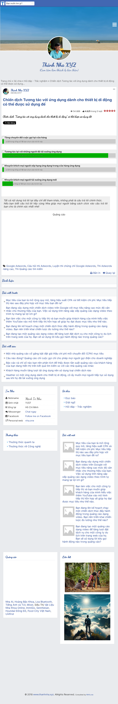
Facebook (13, 416)
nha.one (29, 420)
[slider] (110, 111)
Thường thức (12, 435)
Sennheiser (42, 607)
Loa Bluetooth (43, 601)
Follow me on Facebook (38, 416)
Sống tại (11, 407)
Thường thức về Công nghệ (25, 446)
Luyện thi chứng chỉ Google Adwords (74, 265)
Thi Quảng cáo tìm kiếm (29, 269)
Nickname (13, 398)
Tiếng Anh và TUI (16, 604)
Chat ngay (30, 411)
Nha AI (9, 601)
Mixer (30, 604)
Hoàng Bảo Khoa (24, 601)
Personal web (15, 420)
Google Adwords (16, 265)
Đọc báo (70, 398)
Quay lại (110, 272)
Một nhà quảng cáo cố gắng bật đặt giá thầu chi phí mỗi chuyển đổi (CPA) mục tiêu (55, 353)
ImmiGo (30, 607)
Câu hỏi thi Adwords (39, 265)
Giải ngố (70, 402)
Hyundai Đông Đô (16, 610)
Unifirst (10, 613)
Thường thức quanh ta (21, 442)
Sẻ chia (66, 391)
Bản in (96, 272)
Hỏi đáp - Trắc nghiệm (78, 406)
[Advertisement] (59, 242)
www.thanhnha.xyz (43, 694)
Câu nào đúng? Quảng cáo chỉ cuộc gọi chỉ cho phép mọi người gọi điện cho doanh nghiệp (59, 358)
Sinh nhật (13, 402)
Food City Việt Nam (39, 610)
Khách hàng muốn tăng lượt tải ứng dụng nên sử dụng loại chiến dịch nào (48, 370)
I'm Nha (10, 391)
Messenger (14, 411)
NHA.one (89, 695)
